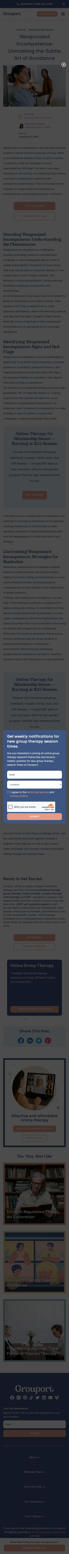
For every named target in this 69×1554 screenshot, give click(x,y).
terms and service (38, 792)
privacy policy (19, 796)
